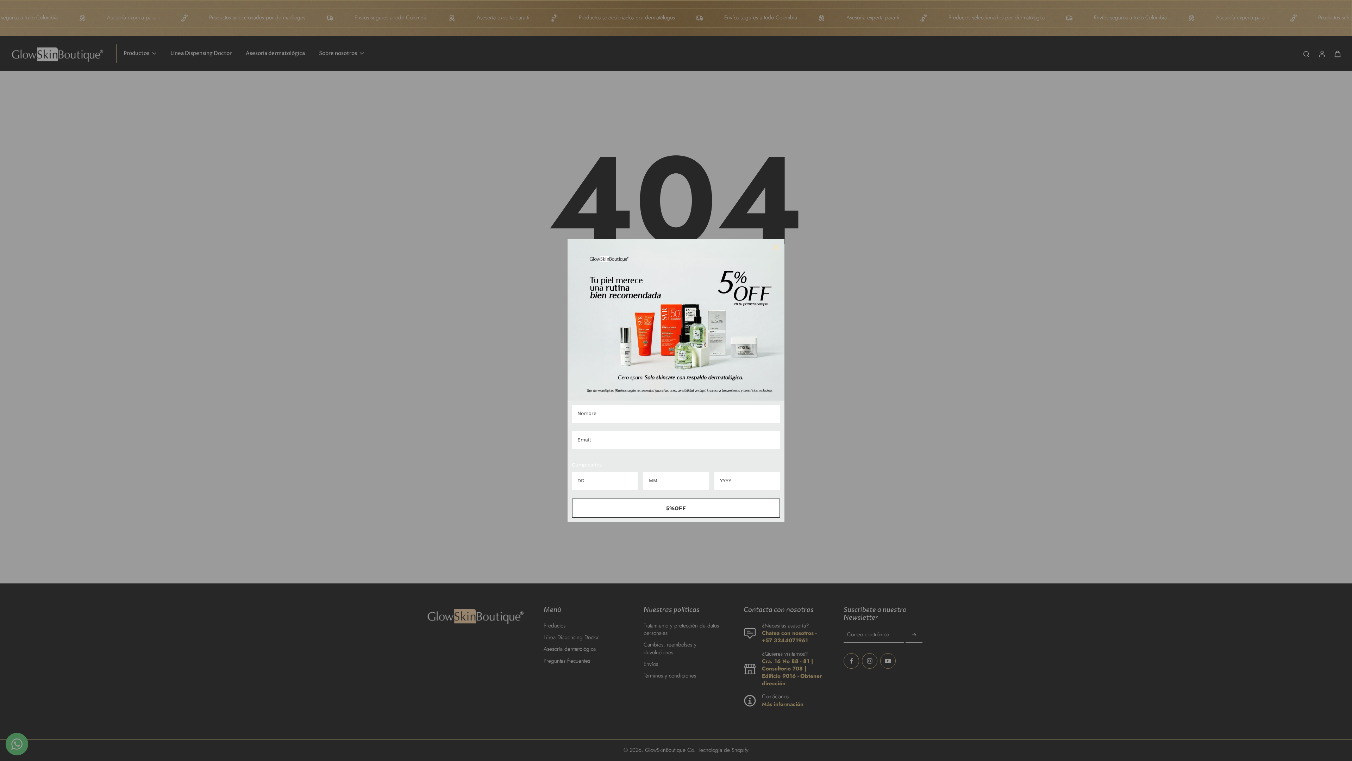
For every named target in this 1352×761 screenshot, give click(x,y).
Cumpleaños (587, 465)
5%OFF (676, 508)
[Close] (776, 247)
